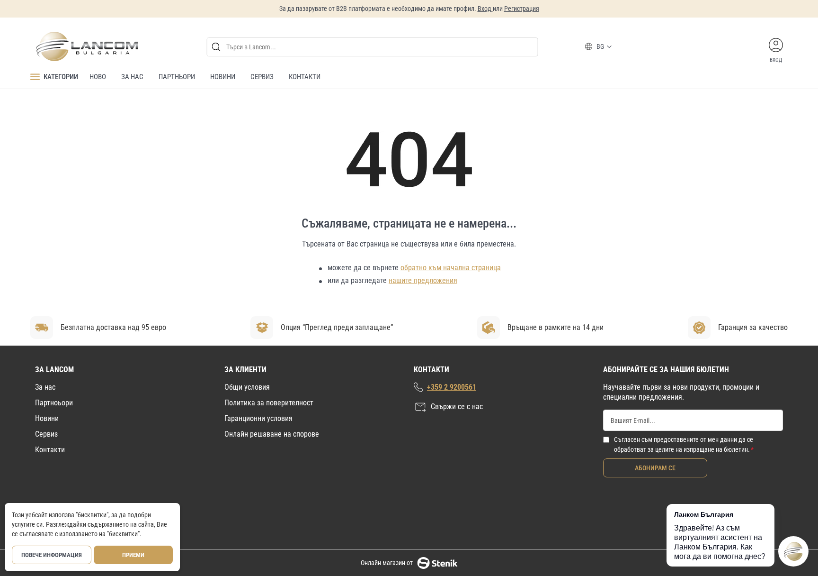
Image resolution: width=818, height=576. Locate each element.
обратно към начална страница (450, 267)
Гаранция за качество (753, 327)
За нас (45, 387)
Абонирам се (655, 468)
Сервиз (46, 434)
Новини (47, 418)
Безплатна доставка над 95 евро (113, 327)
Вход (485, 8)
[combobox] (372, 46)
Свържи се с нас (457, 406)
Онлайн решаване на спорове (271, 434)
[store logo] (86, 46)
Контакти (50, 449)
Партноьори (54, 402)
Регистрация (521, 8)
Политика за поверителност (268, 402)
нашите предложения (423, 280)
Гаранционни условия (258, 418)
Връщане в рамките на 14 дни (555, 327)
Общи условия (247, 387)
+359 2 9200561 (451, 387)
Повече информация (51, 554)
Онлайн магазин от (387, 563)
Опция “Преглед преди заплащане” (337, 327)
